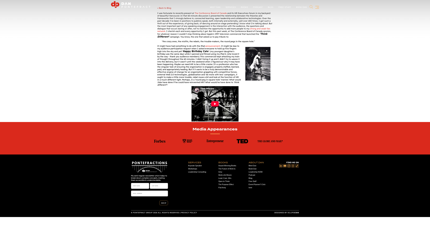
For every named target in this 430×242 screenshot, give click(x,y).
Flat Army (222, 188)
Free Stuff (284, 7)
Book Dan (301, 7)
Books (244, 7)
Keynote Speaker (195, 166)
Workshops (192, 169)
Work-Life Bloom (225, 175)
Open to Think (224, 181)
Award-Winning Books (227, 166)
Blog (270, 7)
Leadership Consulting (197, 172)
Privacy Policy (189, 213)
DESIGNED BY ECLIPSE (286, 213)
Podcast (258, 7)
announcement (212, 46)
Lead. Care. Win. (225, 178)
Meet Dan (215, 7)
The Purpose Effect (226, 184)
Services (231, 7)
